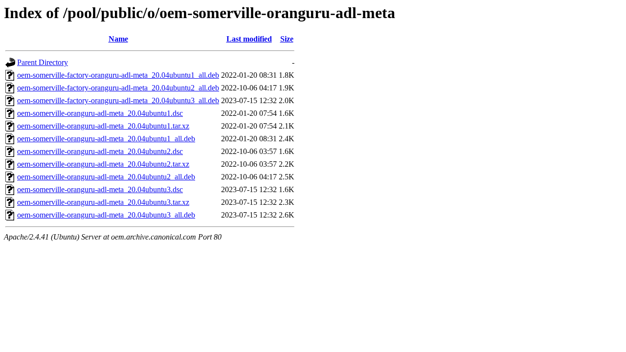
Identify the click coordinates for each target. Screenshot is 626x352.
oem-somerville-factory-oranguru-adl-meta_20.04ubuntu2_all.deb (118, 88)
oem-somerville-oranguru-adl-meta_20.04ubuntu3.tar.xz (103, 202)
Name (118, 39)
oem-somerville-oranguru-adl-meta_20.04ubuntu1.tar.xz (103, 126)
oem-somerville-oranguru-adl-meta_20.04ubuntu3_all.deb (106, 215)
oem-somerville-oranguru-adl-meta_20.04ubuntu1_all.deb (106, 138)
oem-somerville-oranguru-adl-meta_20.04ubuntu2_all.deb (106, 177)
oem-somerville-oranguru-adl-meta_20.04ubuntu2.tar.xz (103, 164)
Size (286, 39)
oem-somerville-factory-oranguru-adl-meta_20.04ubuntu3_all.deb (118, 100)
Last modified (249, 39)
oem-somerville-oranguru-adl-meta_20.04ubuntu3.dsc (100, 189)
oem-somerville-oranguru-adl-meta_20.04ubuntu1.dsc (100, 113)
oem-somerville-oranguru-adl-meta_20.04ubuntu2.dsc (100, 151)
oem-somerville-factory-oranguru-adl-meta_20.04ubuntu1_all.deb (118, 75)
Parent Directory (42, 62)
